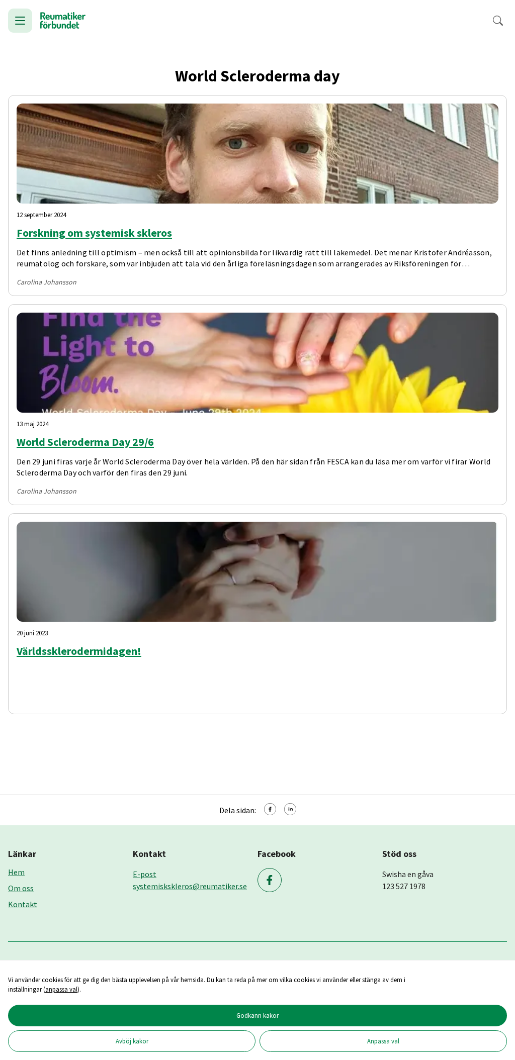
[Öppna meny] (20, 21)
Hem (16, 872)
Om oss (21, 888)
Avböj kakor (132, 1041)
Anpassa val (383, 1041)
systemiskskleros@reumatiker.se (190, 886)
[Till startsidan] (62, 20)
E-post (144, 874)
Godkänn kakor (257, 1015)
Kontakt (22, 904)
